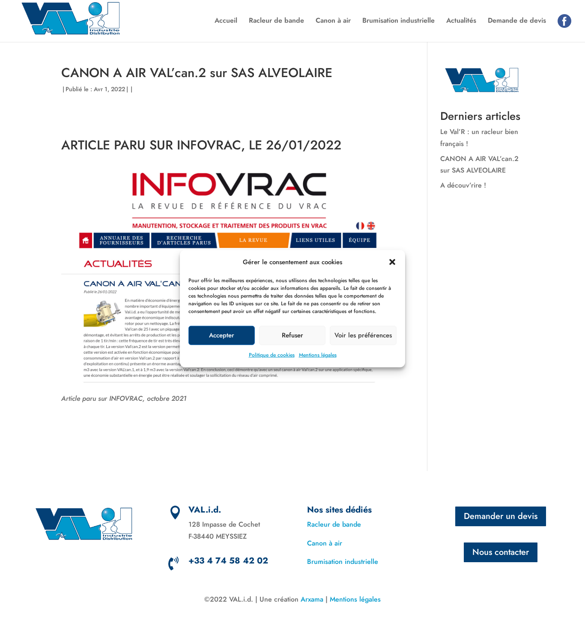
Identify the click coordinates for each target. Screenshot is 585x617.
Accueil (226, 21)
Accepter (221, 335)
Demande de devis (517, 21)
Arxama (312, 599)
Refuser (292, 335)
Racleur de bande (276, 21)
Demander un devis (500, 516)
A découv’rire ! (463, 185)
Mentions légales (318, 355)
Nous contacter (500, 552)
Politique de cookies (272, 355)
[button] (392, 262)
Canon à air (333, 21)
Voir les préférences (363, 335)
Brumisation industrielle (398, 21)
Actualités (461, 21)
